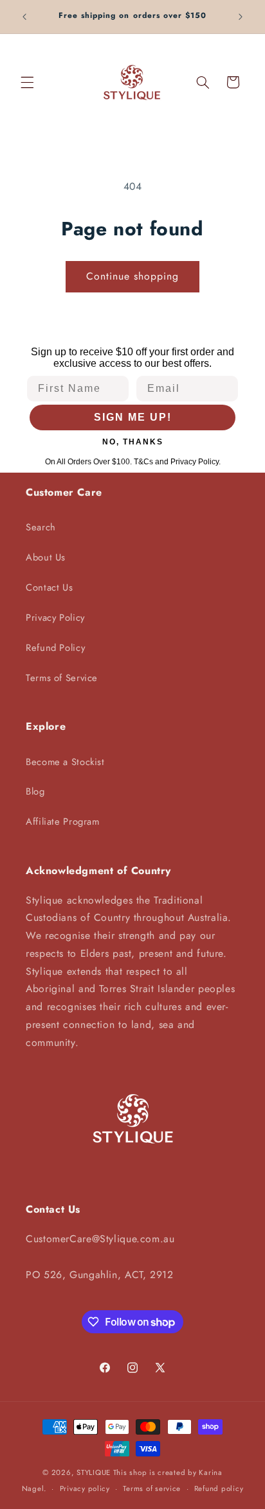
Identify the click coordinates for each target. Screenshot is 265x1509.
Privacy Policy (55, 618)
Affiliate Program (63, 821)
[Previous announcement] (24, 17)
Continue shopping (132, 276)
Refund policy (219, 1488)
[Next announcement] (240, 17)
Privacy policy (85, 1488)
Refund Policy (55, 648)
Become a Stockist (65, 762)
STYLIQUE (94, 1472)
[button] (27, 82)
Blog (35, 791)
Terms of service (152, 1488)
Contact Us (49, 587)
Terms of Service (62, 678)
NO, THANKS (132, 441)
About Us (46, 557)
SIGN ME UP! (133, 417)
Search (41, 527)
